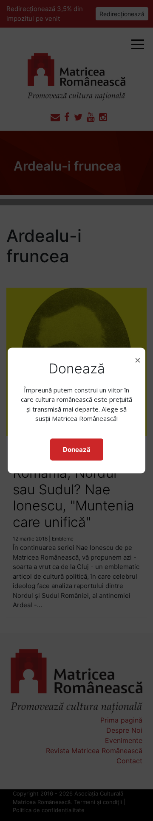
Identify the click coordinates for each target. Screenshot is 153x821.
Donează (77, 449)
